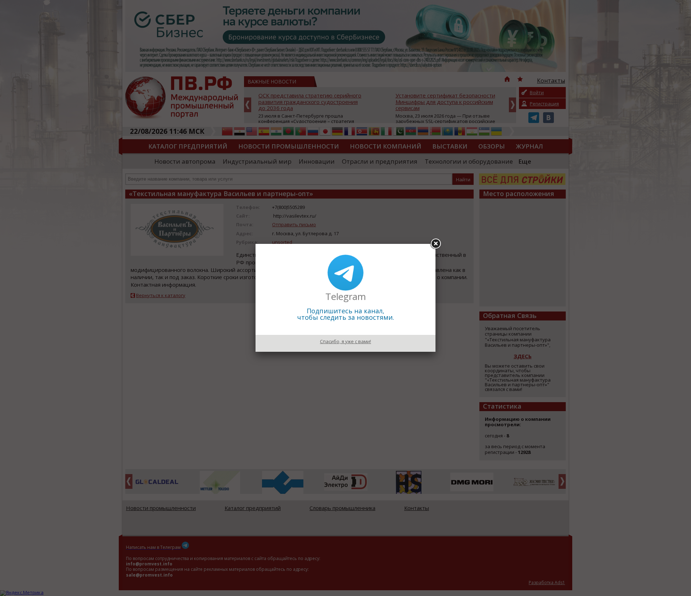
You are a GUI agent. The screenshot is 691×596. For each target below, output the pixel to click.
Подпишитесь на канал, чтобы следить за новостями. (345, 314)
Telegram (345, 296)
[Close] (435, 243)
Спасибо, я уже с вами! (345, 341)
